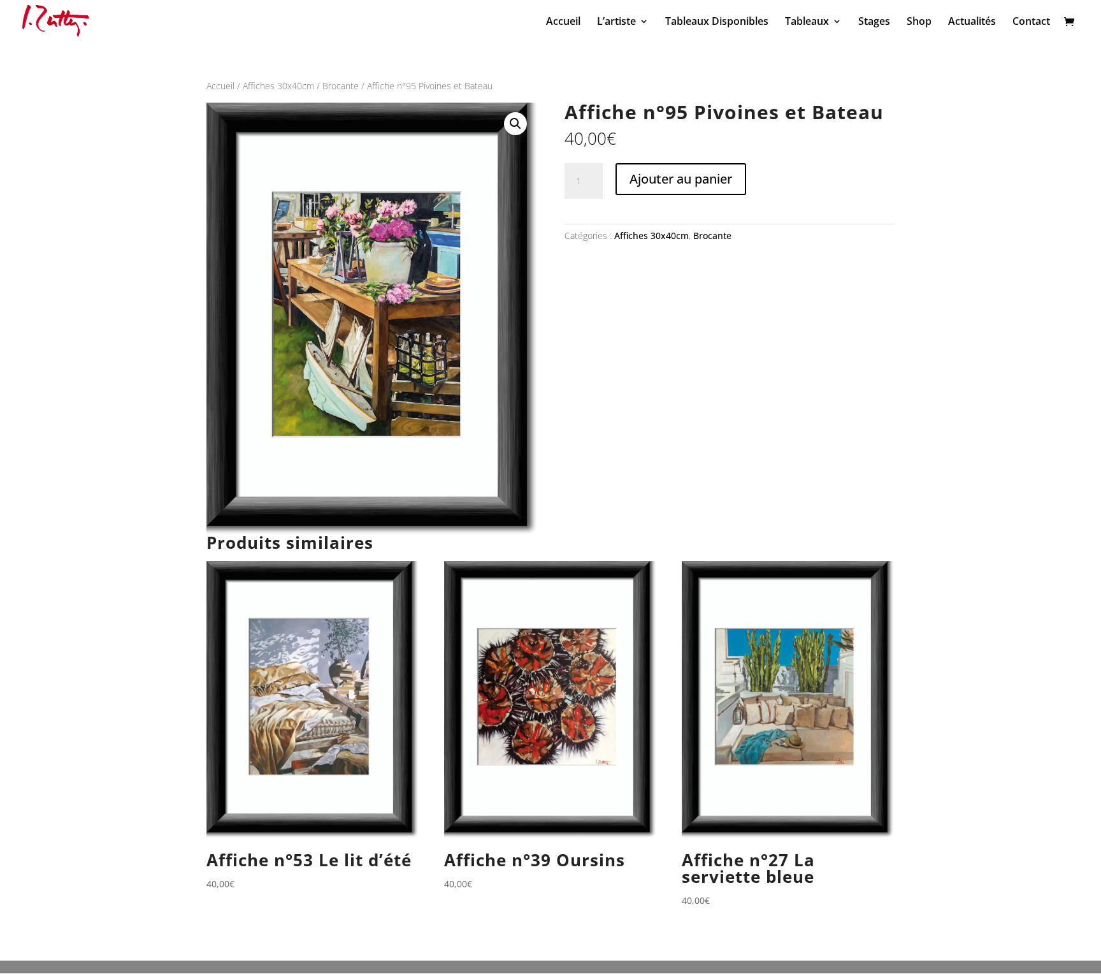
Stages (874, 22)
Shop (919, 22)
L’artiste (616, 22)
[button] (515, 123)
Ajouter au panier (681, 178)
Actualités (972, 22)
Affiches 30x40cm (278, 86)
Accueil (563, 22)
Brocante (340, 86)
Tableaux (807, 22)
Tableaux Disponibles (716, 22)
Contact (1031, 22)
